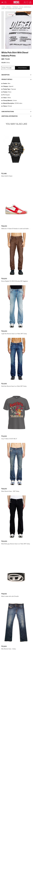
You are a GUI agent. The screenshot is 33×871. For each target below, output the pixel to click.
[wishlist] (27, 2)
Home (3, 7)
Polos (21, 7)
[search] (5, 2)
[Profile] (25, 2)
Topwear (15, 7)
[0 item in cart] (30, 2)
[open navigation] (2, 2)
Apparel (8, 7)
